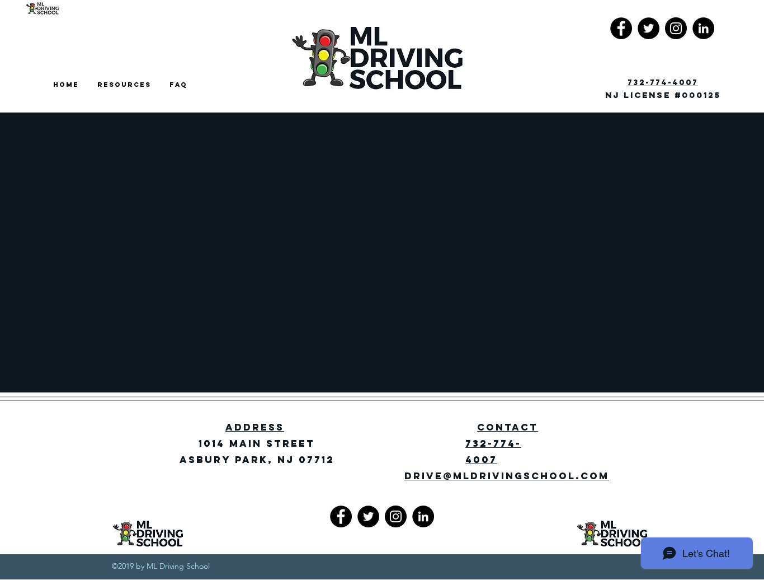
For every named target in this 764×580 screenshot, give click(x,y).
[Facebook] (621, 28)
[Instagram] (676, 28)
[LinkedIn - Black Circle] (703, 28)
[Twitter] (648, 28)
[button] (125, 85)
